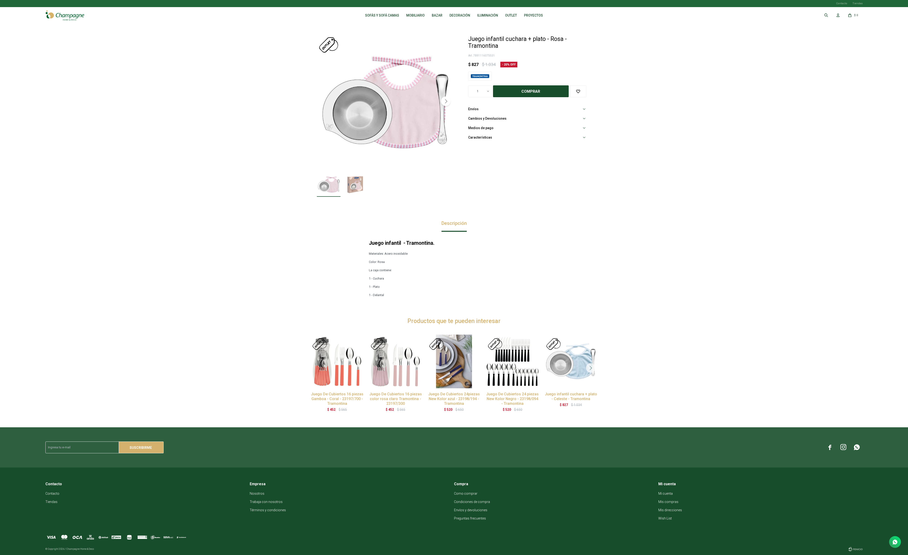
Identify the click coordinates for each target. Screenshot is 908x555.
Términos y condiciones (268, 510)
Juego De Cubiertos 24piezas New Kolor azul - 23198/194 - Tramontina (454, 399)
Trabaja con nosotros (266, 502)
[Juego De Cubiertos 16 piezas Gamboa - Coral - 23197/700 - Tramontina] (337, 361)
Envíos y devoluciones (470, 510)
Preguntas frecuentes (470, 518)
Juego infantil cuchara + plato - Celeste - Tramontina (571, 396)
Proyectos (533, 15)
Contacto (841, 3)
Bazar (437, 15)
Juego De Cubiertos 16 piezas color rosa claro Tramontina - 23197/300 (395, 399)
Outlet (511, 15)
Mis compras (668, 502)
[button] (445, 101)
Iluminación (487, 15)
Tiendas (857, 3)
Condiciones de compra (472, 502)
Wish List (665, 518)
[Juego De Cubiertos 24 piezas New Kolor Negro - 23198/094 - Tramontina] (512, 361)
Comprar (530, 91)
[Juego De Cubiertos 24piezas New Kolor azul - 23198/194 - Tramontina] (454, 361)
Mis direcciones (670, 510)
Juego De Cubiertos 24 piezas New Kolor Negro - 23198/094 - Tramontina (512, 399)
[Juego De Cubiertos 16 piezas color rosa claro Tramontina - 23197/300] (395, 361)
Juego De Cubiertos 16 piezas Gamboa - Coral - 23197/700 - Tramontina (337, 399)
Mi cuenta (665, 493)
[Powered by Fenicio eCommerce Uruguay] (855, 549)
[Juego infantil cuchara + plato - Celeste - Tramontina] (571, 361)
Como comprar (465, 493)
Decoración (460, 15)
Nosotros (257, 493)
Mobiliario (415, 15)
